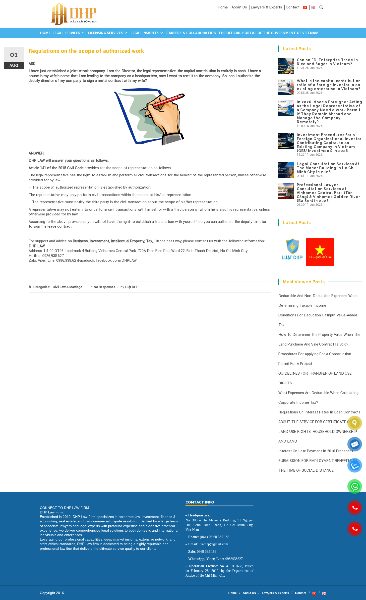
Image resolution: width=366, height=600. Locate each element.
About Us (239, 7)
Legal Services (66, 32)
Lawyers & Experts (266, 7)
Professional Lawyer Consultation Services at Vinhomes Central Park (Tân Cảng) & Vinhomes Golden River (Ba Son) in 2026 (328, 193)
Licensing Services (105, 32)
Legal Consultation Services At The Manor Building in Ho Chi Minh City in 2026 (328, 168)
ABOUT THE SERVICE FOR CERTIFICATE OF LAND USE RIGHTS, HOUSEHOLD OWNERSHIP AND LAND (317, 432)
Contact (293, 7)
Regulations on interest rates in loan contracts (319, 412)
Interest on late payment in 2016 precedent (315, 451)
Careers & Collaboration (191, 32)
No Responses (104, 287)
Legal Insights (144, 32)
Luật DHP (131, 287)
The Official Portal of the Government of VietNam (268, 32)
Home (223, 7)
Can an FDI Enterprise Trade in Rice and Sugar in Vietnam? (327, 62)
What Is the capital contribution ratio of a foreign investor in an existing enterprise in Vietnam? (329, 85)
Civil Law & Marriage (67, 287)
